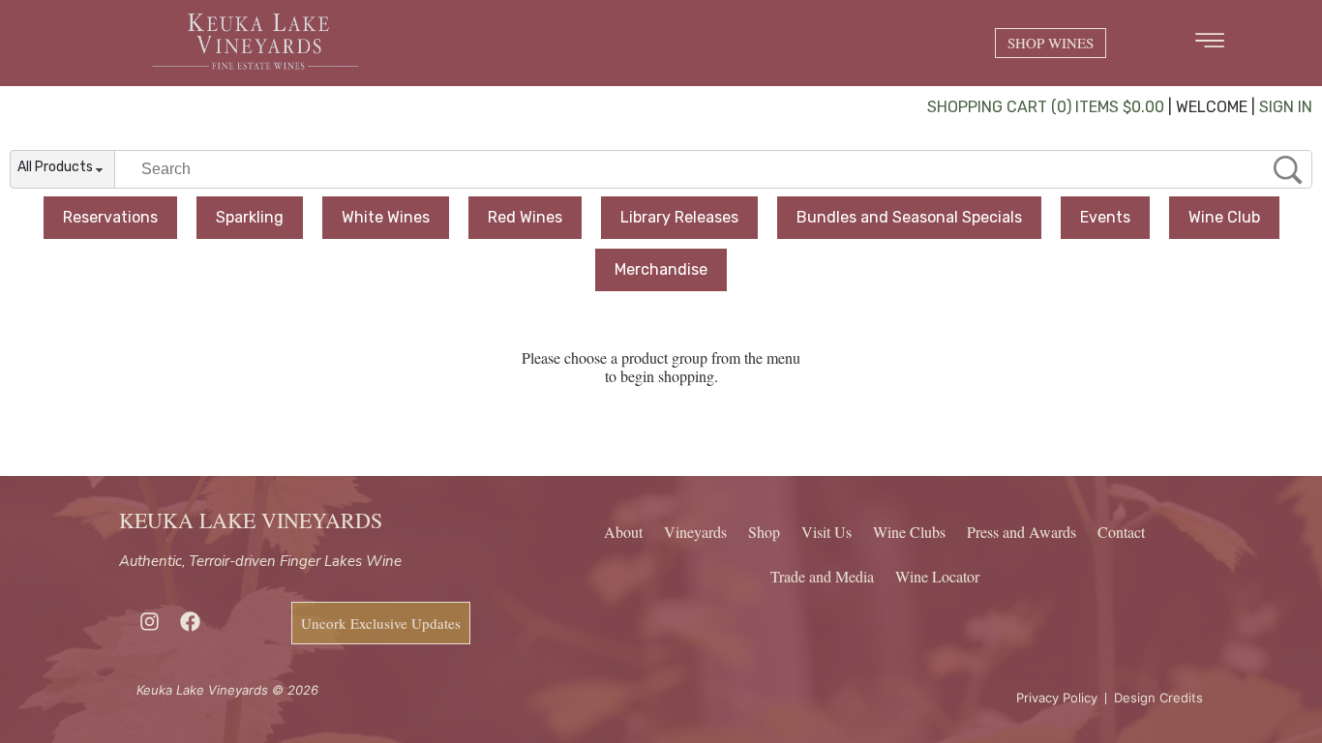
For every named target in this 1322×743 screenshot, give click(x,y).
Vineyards (695, 531)
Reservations (110, 217)
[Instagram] (149, 622)
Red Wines (525, 217)
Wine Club (1224, 217)
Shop (764, 531)
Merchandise (661, 269)
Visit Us (826, 531)
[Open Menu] (1209, 40)
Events (1105, 217)
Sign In (1285, 107)
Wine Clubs (909, 531)
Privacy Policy (1056, 697)
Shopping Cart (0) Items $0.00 (1045, 107)
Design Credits (1158, 697)
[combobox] (62, 170)
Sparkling (250, 217)
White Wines (386, 217)
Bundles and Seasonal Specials (909, 217)
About (623, 531)
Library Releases (679, 217)
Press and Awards (1021, 531)
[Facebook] (189, 622)
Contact (1121, 531)
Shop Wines (1050, 42)
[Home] (256, 71)
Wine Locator (937, 576)
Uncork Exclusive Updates (381, 623)
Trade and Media (822, 576)
